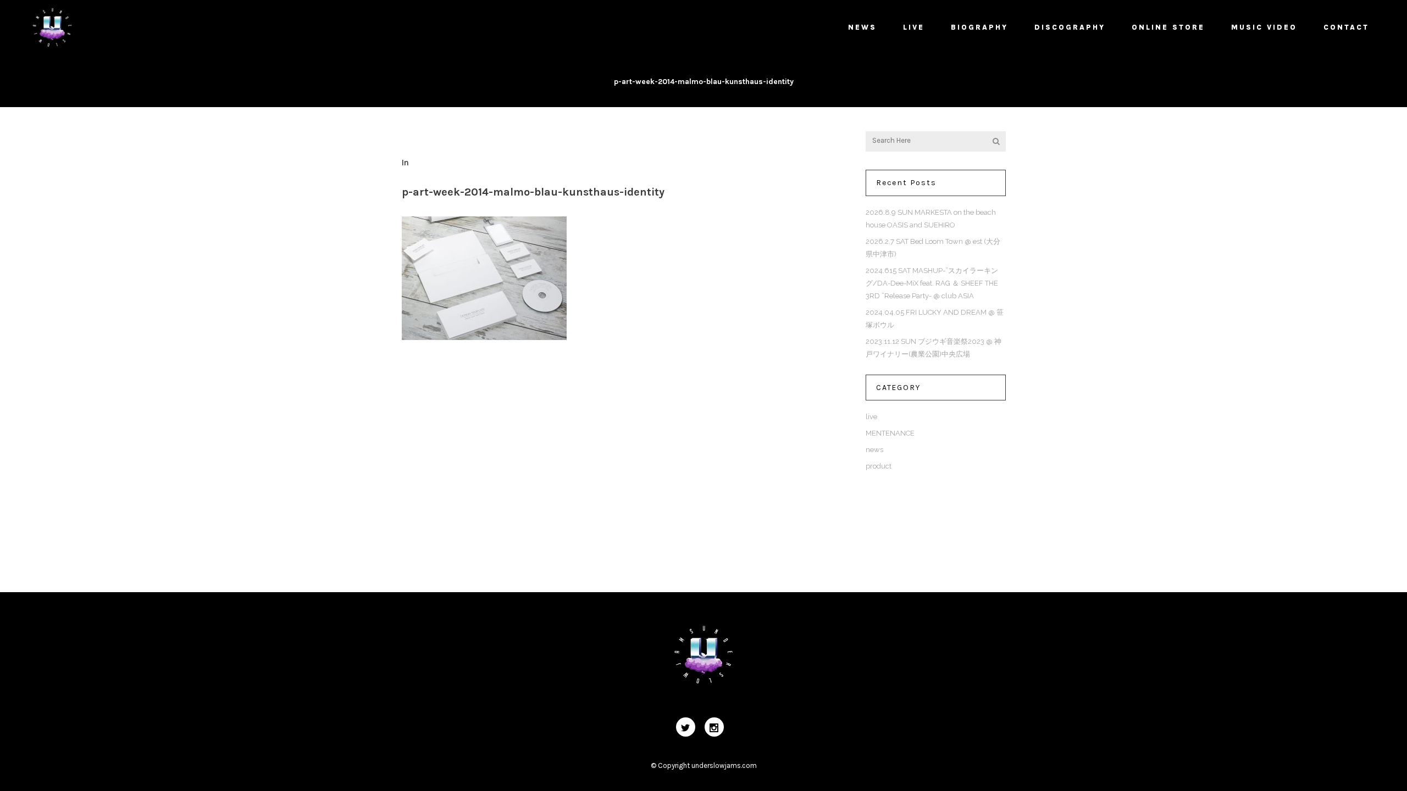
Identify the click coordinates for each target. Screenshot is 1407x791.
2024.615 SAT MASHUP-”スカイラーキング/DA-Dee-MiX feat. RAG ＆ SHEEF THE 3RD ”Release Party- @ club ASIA (932, 283)
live (871, 417)
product (878, 466)
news (874, 449)
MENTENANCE (890, 433)
